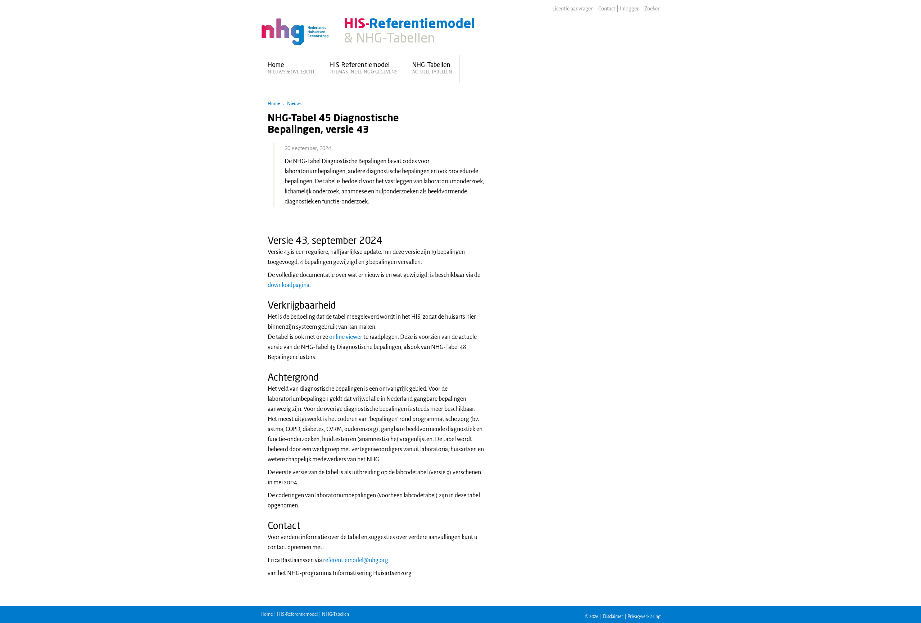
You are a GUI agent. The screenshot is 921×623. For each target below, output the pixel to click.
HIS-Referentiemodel (297, 614)
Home (274, 103)
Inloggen (630, 9)
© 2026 (592, 616)
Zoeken (652, 9)
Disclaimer (613, 616)
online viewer (345, 337)
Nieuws (294, 103)
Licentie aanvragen (573, 9)
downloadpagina (288, 285)
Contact (606, 9)
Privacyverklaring (644, 616)
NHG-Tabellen (335, 614)
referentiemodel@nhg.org (355, 560)
